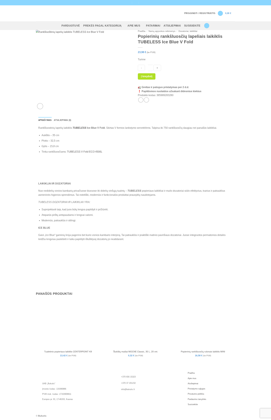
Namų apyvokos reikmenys (162, 31)
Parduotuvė (70, 25)
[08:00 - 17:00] (135, 2)
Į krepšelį (146, 76)
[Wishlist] (220, 13)
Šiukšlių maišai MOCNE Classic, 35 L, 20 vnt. (135, 351)
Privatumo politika (196, 394)
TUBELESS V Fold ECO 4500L (84, 151)
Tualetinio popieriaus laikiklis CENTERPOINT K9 (68, 351)
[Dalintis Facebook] (140, 99)
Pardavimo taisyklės (197, 399)
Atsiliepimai (172, 25)
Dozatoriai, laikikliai (187, 31)
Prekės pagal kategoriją (102, 25)
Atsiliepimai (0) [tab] (62, 120)
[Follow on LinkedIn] (233, 3)
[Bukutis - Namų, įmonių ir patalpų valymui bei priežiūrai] (53, 13)
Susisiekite (192, 25)
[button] (199, 13)
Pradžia (141, 31)
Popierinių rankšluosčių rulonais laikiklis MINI (203, 351)
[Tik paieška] (206, 25)
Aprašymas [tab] (45, 120)
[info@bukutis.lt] (128, 2)
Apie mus (134, 25)
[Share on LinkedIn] (146, 99)
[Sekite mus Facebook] (230, 3)
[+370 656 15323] (142, 2)
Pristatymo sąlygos (196, 389)
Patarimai (153, 25)
